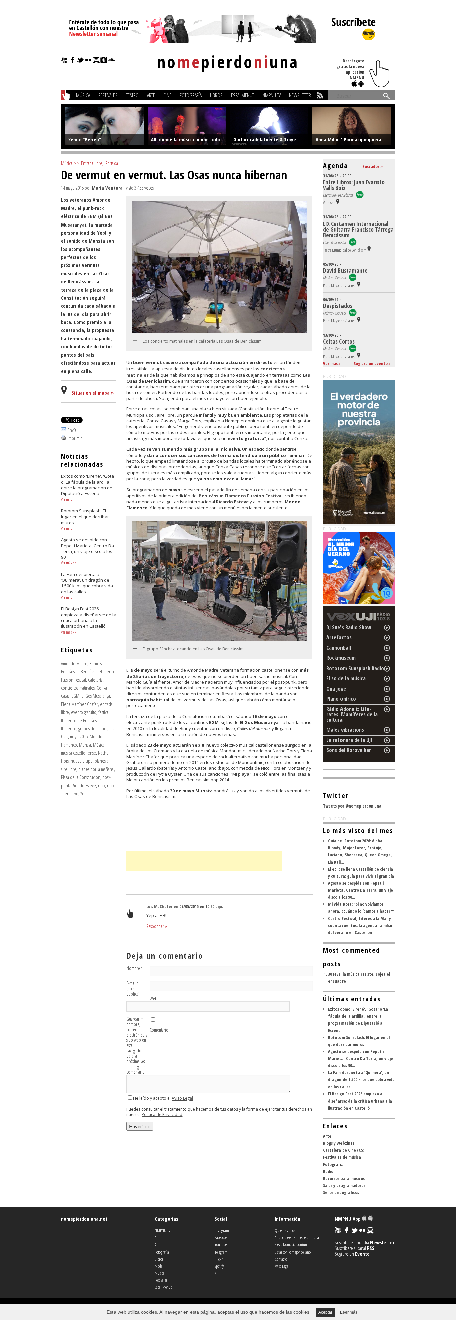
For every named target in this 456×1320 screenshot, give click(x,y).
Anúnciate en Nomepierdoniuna (297, 1237)
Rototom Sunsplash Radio (355, 668)
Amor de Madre (74, 663)
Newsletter (300, 95)
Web (153, 998)
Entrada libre (91, 163)
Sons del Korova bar (348, 750)
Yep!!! (85, 793)
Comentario (159, 1030)
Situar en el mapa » (93, 392)
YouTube (221, 1244)
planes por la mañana (96, 769)
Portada (111, 163)
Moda (159, 1266)
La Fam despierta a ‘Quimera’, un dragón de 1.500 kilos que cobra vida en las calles (361, 1079)
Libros (216, 95)
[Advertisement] (204, 861)
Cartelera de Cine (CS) (343, 1150)
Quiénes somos (285, 1230)
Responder (156, 926)
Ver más (66, 499)
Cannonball (338, 647)
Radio (328, 1171)
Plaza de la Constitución (80, 777)
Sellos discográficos (341, 1192)
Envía (72, 430)
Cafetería (95, 679)
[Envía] (63, 430)
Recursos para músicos (344, 1178)
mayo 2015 (79, 736)
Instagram (222, 1230)
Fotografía (191, 95)
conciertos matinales (78, 687)
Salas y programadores (344, 1185)
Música (83, 95)
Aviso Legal (182, 1098)
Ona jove (336, 688)
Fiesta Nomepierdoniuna (292, 1244)
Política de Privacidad (162, 1114)
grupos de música (92, 728)
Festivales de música (342, 1157)
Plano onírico (341, 698)
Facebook (221, 1237)
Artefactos (339, 637)
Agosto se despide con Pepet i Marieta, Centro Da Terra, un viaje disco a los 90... (360, 890)
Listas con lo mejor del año (293, 1252)
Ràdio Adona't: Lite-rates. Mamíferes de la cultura (352, 714)
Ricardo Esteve (84, 785)
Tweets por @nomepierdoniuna (352, 806)
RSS (370, 1247)
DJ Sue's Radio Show (348, 627)
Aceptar (325, 1312)
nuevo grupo (82, 760)
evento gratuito (83, 712)
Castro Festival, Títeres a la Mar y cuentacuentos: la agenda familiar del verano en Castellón (360, 925)
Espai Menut (242, 95)
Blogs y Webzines (338, 1143)
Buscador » (372, 166)
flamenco (68, 728)
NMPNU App (348, 1218)
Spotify (219, 1266)
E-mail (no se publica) (133, 989)
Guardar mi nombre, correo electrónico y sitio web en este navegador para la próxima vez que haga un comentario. (136, 1045)
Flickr (219, 1259)
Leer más (348, 1312)
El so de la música (346, 678)
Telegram (221, 1252)
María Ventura (107, 187)
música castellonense (78, 752)
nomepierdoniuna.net (84, 1218)
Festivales (108, 95)
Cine (167, 95)
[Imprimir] (63, 438)
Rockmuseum (341, 658)
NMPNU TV (271, 95)
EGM (75, 695)
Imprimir (75, 438)
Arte (151, 95)
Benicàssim (70, 671)
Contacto (281, 1259)
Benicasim (97, 663)
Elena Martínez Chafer (79, 704)
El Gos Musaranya (95, 695)
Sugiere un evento (371, 363)
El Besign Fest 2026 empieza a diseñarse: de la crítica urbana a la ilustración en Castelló (360, 1101)
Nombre (134, 968)
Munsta (85, 744)
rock (101, 785)
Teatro (132, 95)
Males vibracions (345, 729)
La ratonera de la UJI (349, 740)
